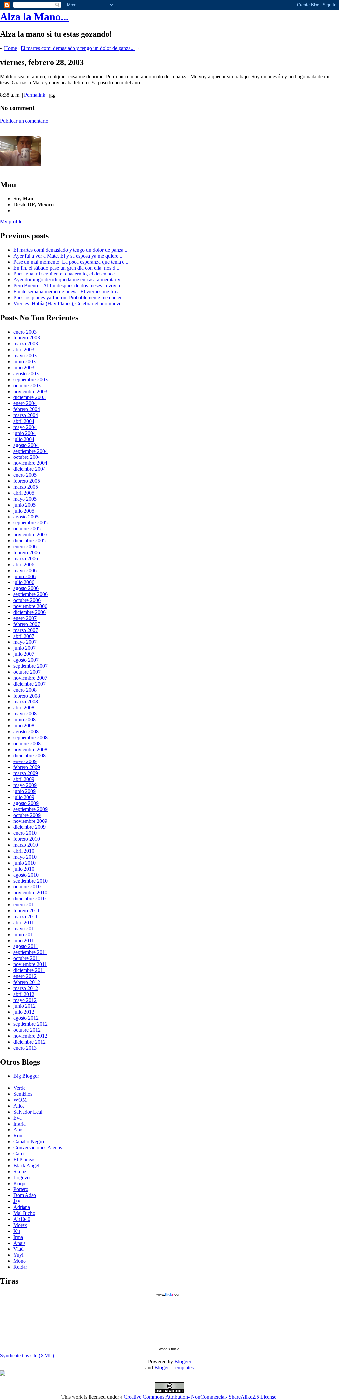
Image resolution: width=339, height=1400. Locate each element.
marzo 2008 (25, 701)
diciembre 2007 (29, 684)
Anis (18, 1129)
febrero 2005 (26, 481)
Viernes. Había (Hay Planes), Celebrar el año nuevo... (69, 303)
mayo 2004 (25, 427)
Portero (20, 1189)
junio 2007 (24, 648)
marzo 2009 (25, 773)
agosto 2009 (26, 803)
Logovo (21, 1177)
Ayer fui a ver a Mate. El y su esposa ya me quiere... (67, 256)
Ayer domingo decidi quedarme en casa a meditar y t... (70, 279)
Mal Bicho (24, 1213)
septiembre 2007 (30, 666)
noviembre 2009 (30, 821)
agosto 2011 (25, 946)
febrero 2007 (26, 624)
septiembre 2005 (30, 522)
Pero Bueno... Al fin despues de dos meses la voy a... (68, 285)
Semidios (22, 1094)
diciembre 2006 (29, 612)
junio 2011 (24, 934)
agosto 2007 (26, 660)
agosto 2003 (26, 373)
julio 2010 (23, 869)
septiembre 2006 (30, 594)
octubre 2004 (27, 457)
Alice (18, 1106)
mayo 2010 (25, 857)
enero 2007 (25, 618)
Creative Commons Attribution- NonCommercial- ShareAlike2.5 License (200, 1397)
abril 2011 (23, 922)
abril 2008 (23, 707)
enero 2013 (25, 1048)
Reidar (20, 1267)
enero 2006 (25, 546)
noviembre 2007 (30, 678)
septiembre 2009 (30, 809)
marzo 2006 (25, 558)
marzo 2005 (25, 487)
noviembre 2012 (30, 1036)
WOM (20, 1100)
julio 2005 (23, 511)
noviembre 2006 (30, 606)
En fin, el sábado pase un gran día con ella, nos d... (66, 268)
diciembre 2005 (29, 540)
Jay (16, 1201)
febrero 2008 (26, 696)
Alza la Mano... (34, 17)
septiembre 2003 (30, 379)
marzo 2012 (25, 988)
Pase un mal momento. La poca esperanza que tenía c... (70, 262)
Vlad (18, 1249)
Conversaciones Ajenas (37, 1147)
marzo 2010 (25, 845)
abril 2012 (23, 994)
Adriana (21, 1207)
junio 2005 (24, 505)
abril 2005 (23, 493)
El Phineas (24, 1159)
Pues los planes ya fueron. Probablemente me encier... (69, 297)
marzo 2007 (25, 630)
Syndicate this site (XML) (27, 1355)
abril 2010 (23, 851)
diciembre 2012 (29, 1042)
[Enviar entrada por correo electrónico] (51, 95)
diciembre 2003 (29, 397)
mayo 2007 (25, 642)
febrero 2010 (26, 839)
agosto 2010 (26, 875)
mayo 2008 (25, 713)
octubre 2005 (27, 528)
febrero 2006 (26, 552)
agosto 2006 (26, 588)
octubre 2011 (26, 958)
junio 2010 (24, 863)
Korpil (20, 1183)
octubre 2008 (27, 743)
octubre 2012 (27, 1030)
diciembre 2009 (29, 827)
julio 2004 (23, 439)
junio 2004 (24, 433)
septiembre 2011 (30, 952)
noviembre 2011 (30, 964)
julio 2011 (23, 940)
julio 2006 (23, 582)
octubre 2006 (27, 600)
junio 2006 (24, 576)
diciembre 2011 (29, 970)
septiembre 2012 (30, 1024)
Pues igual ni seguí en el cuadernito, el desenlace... (66, 273)
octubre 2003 (27, 385)
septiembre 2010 (30, 880)
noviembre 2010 (30, 892)
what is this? (169, 1349)
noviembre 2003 (30, 391)
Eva (17, 1118)
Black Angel (26, 1165)
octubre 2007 (27, 672)
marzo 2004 (25, 415)
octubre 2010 (27, 886)
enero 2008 (25, 690)
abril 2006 (23, 564)
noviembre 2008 (30, 749)
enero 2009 (25, 761)
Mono (19, 1261)
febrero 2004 (26, 409)
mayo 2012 (25, 1000)
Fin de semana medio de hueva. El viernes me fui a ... (69, 291)
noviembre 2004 (30, 463)
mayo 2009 (25, 785)
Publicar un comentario (24, 121)
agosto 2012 (26, 1018)
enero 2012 (25, 976)
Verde (19, 1088)
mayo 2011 (24, 928)
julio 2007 (23, 654)
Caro (18, 1153)
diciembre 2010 (29, 898)
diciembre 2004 (29, 469)
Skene (19, 1171)
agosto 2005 (26, 516)
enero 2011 (24, 904)
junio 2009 (24, 791)
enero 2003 (25, 332)
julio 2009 (23, 797)
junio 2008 (24, 719)
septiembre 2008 (30, 737)
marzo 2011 (25, 916)
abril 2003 (23, 349)
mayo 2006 (25, 570)
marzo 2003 (25, 343)
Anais (19, 1243)
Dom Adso (24, 1195)
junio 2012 (24, 1006)
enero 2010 (25, 833)
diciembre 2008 (29, 755)
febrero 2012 (26, 982)
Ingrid (19, 1123)
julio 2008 (23, 725)
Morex (20, 1225)
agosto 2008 (26, 731)
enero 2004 (25, 403)
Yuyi (18, 1255)
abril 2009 (23, 779)
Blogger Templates (174, 1367)
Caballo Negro (28, 1141)
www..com (168, 1294)
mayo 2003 (25, 355)
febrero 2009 (26, 767)
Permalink (34, 95)
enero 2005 (25, 475)
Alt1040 (21, 1219)
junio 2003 (24, 361)
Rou (17, 1135)
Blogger (182, 1361)
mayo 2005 (25, 499)
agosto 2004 (26, 445)
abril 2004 (23, 421)
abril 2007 (23, 636)
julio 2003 (23, 367)
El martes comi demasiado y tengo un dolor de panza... (78, 48)
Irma (18, 1237)
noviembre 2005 (30, 534)
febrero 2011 (26, 910)
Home (10, 48)
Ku (16, 1231)
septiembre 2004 (30, 451)
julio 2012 (23, 1012)
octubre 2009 (27, 815)
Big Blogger (26, 1076)
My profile (11, 221)
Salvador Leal (27, 1112)
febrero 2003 (26, 337)
